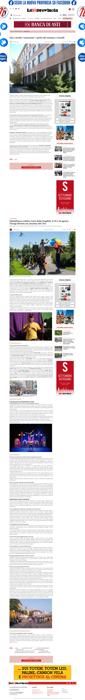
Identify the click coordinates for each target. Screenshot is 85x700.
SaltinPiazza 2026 (43, 651)
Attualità (26, 31)
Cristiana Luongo (16, 229)
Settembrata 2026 (17, 15)
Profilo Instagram (14, 8)
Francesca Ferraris (39, 649)
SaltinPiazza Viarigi (27, 648)
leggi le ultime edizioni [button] (65, 119)
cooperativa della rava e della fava (24, 651)
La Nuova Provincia (17, 31)
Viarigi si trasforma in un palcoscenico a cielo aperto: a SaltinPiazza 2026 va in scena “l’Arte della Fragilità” (69, 341)
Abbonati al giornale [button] (64, 121)
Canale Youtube (16, 8)
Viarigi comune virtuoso (44, 652)
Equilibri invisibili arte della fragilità (25, 652)
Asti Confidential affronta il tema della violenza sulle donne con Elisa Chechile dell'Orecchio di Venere (69, 175)
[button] (73, 9)
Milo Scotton (20, 649)
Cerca (70, 9)
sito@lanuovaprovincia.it (36, 693)
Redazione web (16, 41)
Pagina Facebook (11, 8)
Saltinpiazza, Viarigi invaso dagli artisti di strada (68, 355)
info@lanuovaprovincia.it (36, 691)
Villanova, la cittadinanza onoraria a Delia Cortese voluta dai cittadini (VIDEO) (69, 166)
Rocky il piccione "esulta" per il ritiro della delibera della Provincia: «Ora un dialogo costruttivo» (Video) (69, 150)
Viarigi (16, 648)
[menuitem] (16, 18)
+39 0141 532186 (37, 689)
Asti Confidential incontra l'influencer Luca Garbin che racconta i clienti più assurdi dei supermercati (69, 158)
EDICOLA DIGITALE (64, 15)
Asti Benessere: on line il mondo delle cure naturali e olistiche (69, 348)
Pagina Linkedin (19, 8)
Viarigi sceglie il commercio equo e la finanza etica (68, 333)
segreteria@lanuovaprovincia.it (37, 692)
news (15, 159)
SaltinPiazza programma (42, 648)
